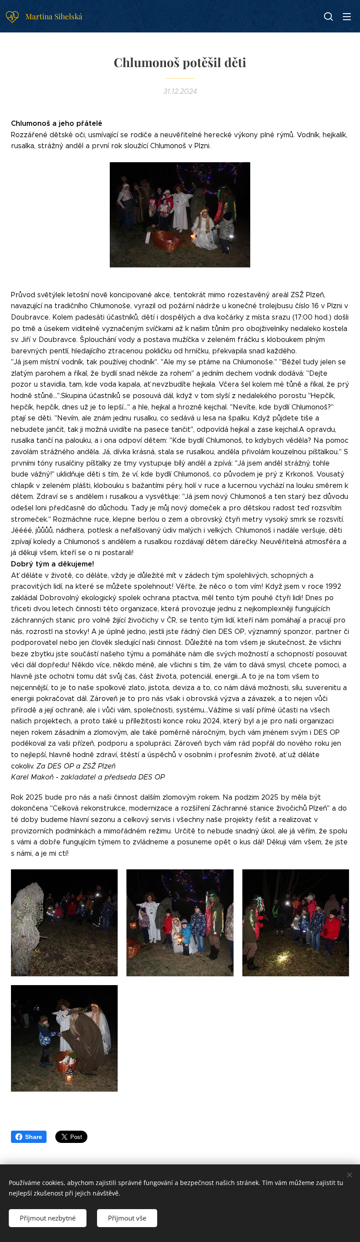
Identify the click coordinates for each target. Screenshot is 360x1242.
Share (33, 1136)
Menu (347, 16)
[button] (328, 16)
